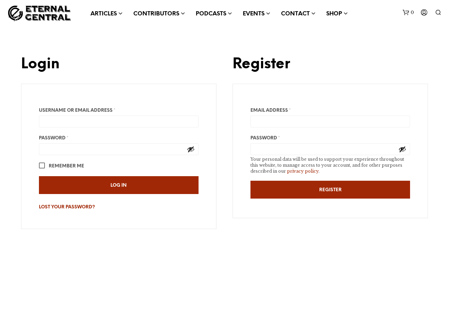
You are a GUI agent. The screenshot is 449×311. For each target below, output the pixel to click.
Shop (334, 14)
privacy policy (303, 171)
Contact (295, 14)
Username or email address (89, 110)
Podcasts (211, 14)
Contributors (156, 14)
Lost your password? (67, 207)
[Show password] (191, 149)
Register (330, 190)
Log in (118, 185)
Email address (282, 110)
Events (253, 14)
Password (65, 138)
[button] (408, 12)
